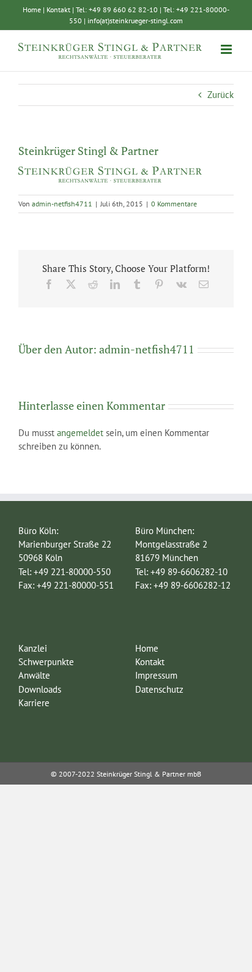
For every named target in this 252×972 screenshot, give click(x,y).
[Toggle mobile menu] (227, 49)
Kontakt (58, 9)
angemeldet (80, 433)
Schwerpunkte (46, 662)
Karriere (34, 703)
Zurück (220, 94)
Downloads (39, 689)
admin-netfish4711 (62, 203)
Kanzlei (32, 648)
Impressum (156, 675)
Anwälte (34, 675)
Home (32, 9)
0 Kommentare (174, 203)
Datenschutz (159, 689)
